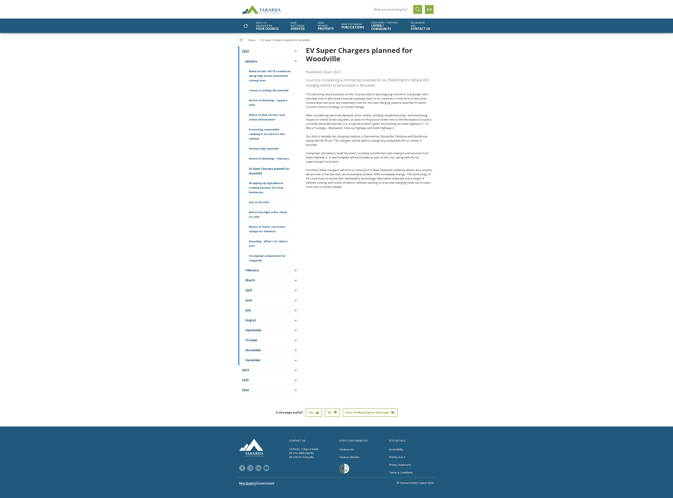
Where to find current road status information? (267, 117)
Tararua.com (346, 449)
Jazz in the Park (259, 202)
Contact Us (297, 440)
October (251, 340)
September (253, 330)
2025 (245, 380)
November (253, 350)
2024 (245, 370)
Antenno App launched (263, 148)
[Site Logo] (268, 9)
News (251, 40)
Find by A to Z (397, 457)
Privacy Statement (400, 464)
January (251, 61)
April (248, 290)
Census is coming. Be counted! (268, 90)
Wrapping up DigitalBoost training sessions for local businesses (266, 187)
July (248, 310)
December (252, 360)
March (250, 280)
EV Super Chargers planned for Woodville (269, 171)
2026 (245, 390)
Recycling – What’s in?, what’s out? (268, 243)
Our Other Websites (353, 440)
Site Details (397, 440)
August (250, 320)
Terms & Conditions (401, 472)
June (248, 300)
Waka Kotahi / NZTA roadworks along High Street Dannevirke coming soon (270, 75)
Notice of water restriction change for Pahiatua (267, 229)
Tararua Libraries (349, 457)
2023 (245, 51)
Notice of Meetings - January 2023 (268, 103)
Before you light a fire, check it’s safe (268, 214)
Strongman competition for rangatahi (267, 258)
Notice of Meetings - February (269, 158)
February (252, 270)
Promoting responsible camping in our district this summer (267, 134)
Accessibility (396, 449)
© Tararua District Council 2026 (415, 483)
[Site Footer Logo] (251, 447)
